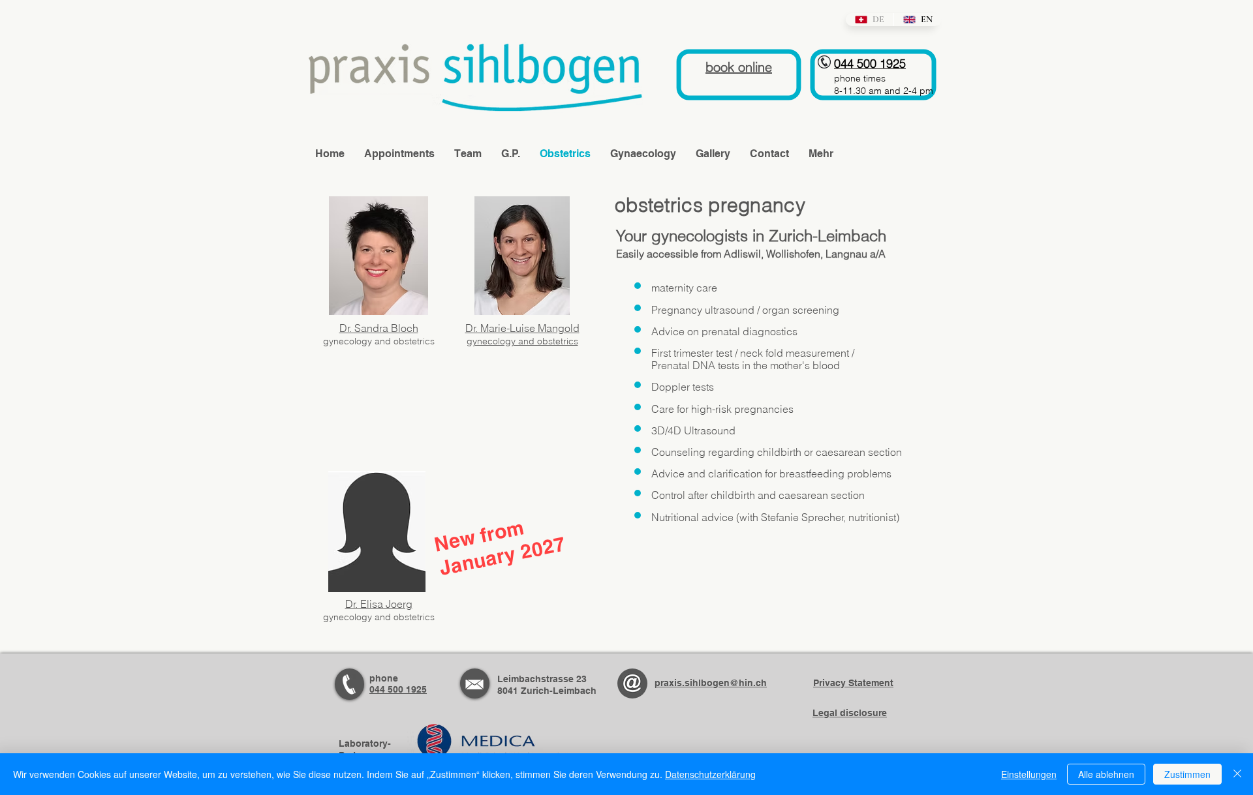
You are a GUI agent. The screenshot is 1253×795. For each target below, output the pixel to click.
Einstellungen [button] (1029, 774)
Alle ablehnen (1106, 774)
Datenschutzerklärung (710, 774)
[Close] (1237, 774)
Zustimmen (1187, 774)
